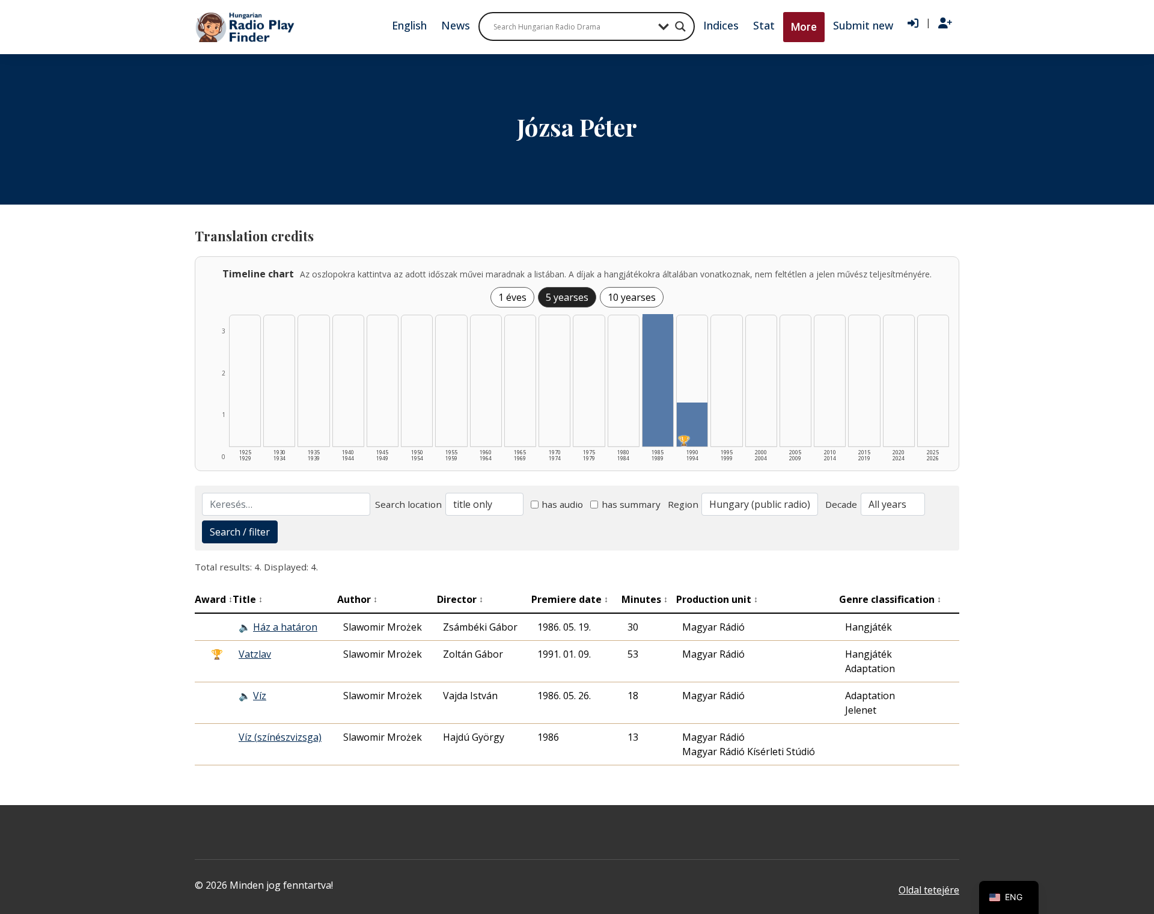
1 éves (512, 297)
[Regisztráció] (945, 23)
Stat (764, 25)
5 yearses (567, 297)
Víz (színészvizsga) (280, 737)
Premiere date (569, 599)
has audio (562, 504)
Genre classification (890, 599)
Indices (721, 25)
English (409, 25)
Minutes (644, 599)
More (804, 26)
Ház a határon (285, 627)
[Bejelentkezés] (913, 23)
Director (460, 599)
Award (214, 599)
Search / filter (240, 532)
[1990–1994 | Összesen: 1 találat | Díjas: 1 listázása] (692, 424)
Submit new (863, 25)
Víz (259, 695)
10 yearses (632, 297)
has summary (631, 504)
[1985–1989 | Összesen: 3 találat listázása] (658, 380)
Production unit (717, 599)
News (455, 25)
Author (357, 599)
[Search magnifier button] (680, 26)
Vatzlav (255, 654)
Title (248, 599)
